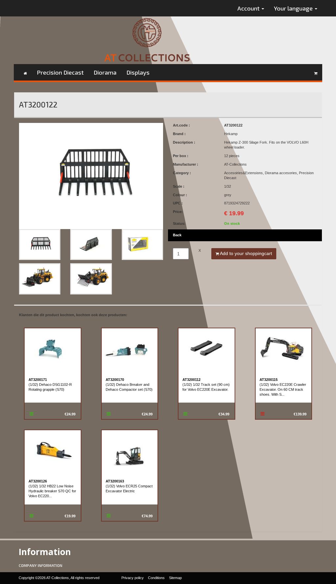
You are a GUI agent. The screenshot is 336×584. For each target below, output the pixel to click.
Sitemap (175, 578)
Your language (294, 8)
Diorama (105, 72)
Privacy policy (132, 578)
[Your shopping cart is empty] (315, 72)
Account (249, 8)
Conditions (156, 578)
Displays (138, 72)
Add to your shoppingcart (245, 253)
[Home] (25, 72)
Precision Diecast (60, 72)
